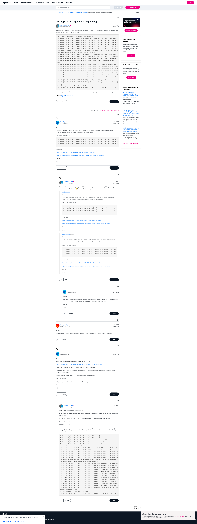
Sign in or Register (179, 516)
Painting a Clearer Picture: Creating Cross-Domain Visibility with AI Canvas (131, 129)
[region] (22, 519)
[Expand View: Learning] (64, 2)
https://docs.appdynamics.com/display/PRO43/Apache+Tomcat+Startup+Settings (79, 364)
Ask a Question (132, 7)
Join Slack (131, 55)
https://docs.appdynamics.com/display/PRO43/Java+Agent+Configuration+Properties (80, 155)
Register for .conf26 (131, 30)
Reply (114, 101)
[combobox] (89, 7)
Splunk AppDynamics (82, 12)
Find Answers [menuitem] (38, 2)
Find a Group (131, 77)
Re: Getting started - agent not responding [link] (100, 12)
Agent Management (67, 95)
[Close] (43, 517)
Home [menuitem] (16, 2)
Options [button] (137, 12)
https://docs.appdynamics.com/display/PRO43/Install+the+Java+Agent (76, 152)
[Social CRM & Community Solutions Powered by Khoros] (137, 507)
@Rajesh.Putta (66, 192)
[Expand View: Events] (50, 2)
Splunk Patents (51, 519)
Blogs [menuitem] (53, 2)
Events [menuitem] (47, 2)
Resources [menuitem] (69, 2)
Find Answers (59, 12)
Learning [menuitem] (60, 2)
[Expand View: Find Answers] (43, 2)
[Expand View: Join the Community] (32, 2)
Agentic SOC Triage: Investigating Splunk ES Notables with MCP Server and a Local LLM (131, 112)
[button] (118, 18)
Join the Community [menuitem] (26, 2)
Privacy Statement (7, 521)
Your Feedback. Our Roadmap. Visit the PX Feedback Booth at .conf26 (131, 93)
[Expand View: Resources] (73, 2)
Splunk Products (69, 12)
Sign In (190, 2)
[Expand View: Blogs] (56, 2)
